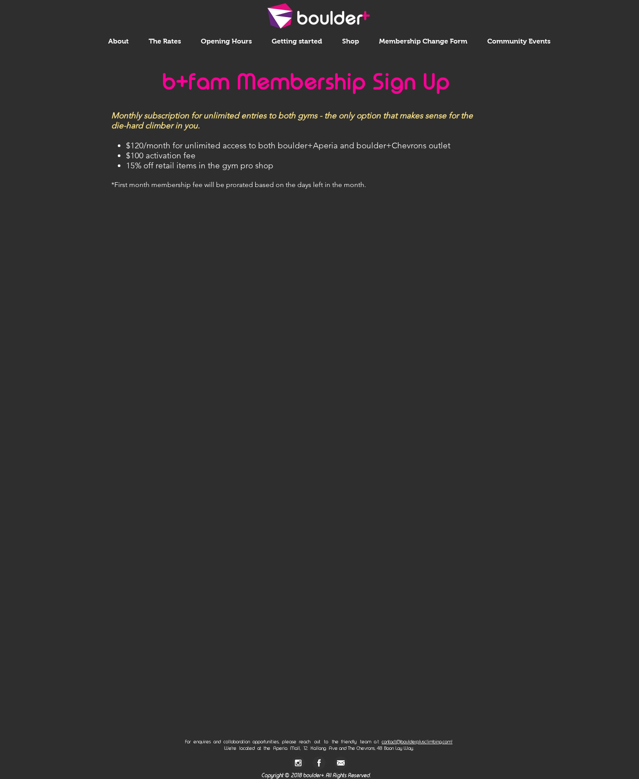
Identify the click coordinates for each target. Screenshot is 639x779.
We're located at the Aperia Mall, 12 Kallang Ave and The (289, 748)
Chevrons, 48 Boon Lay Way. (384, 748)
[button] (118, 41)
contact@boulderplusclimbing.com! (417, 742)
